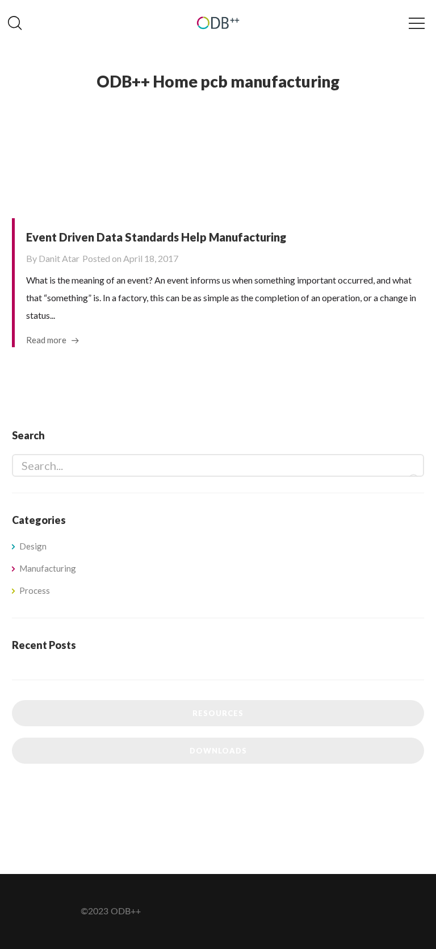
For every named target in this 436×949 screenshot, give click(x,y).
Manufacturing (47, 568)
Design (33, 546)
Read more (46, 340)
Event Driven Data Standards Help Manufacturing (156, 237)
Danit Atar (59, 258)
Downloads (218, 750)
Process (34, 590)
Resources (218, 713)
